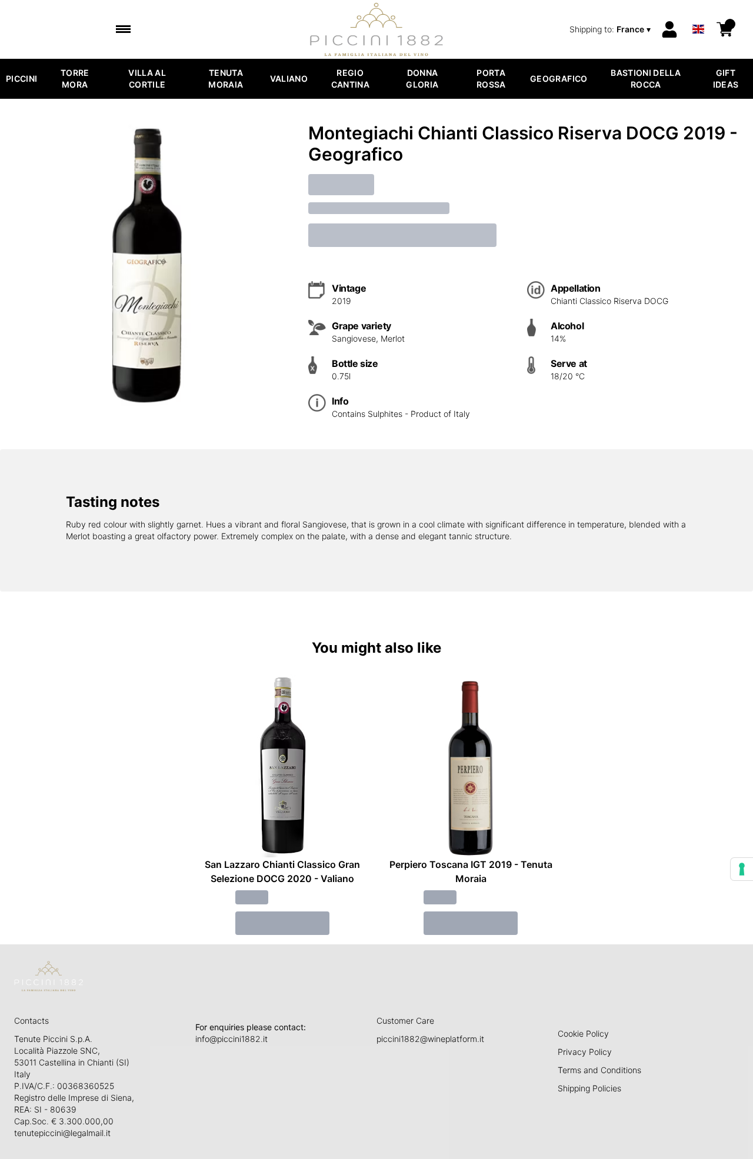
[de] (698, 14)
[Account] (669, 29)
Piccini (21, 78)
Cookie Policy (583, 1033)
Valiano (289, 78)
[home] (377, 29)
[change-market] (611, 29)
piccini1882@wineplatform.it (430, 1039)
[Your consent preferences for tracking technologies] (742, 869)
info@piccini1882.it (231, 1039)
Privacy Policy (585, 1052)
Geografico (559, 78)
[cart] (725, 29)
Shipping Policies (589, 1088)
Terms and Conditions (599, 1070)
